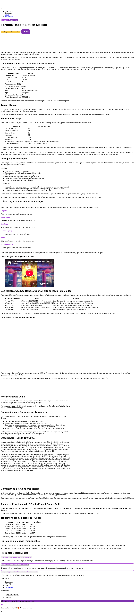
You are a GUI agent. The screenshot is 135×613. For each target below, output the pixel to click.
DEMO (26, 32)
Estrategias (9, 587)
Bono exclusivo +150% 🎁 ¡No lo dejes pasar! (17, 608)
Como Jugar (9, 582)
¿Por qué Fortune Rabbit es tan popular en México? (16, 557)
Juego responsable (11, 594)
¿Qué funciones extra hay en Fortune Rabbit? (15, 564)
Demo (7, 585)
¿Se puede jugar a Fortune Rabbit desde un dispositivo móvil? (19, 572)
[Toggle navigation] (1, 8)
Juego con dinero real (11, 32)
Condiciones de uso (12, 596)
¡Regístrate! (13, 20)
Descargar (8, 584)
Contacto (8, 597)
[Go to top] (2, 604)
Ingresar (4, 20)
